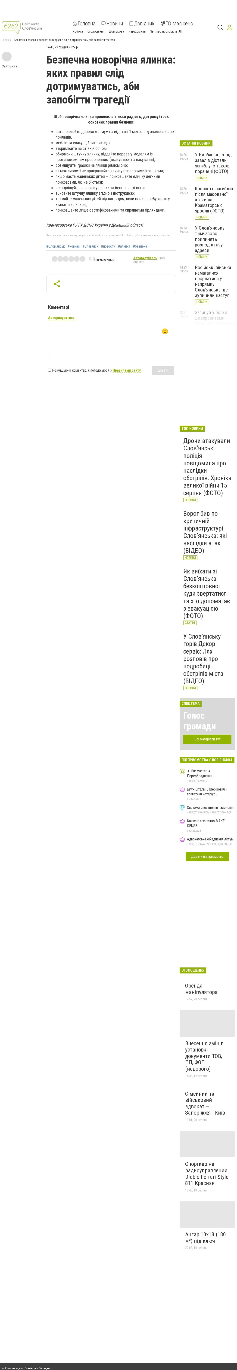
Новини (114, 23)
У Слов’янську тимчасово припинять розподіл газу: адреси (210, 239)
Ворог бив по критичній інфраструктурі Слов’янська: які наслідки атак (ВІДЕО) (205, 532)
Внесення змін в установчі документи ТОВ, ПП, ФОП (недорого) (204, 1056)
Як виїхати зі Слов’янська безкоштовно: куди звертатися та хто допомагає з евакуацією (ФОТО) (206, 593)
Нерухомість (137, 31)
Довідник (144, 23)
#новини (74, 246)
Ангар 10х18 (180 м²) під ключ (205, 1237)
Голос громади (199, 721)
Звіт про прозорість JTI (166, 31)
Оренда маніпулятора (201, 988)
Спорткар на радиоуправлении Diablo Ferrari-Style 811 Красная (206, 1173)
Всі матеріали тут (207, 739)
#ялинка (124, 246)
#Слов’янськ (55, 246)
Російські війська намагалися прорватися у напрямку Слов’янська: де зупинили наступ (213, 281)
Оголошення (95, 31)
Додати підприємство (207, 856)
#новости (108, 246)
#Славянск (90, 246)
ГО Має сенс (179, 23)
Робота (78, 31)
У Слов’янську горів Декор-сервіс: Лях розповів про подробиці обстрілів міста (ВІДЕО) (203, 659)
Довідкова (116, 31)
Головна (87, 23)
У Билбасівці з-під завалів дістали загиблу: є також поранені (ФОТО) (213, 163)
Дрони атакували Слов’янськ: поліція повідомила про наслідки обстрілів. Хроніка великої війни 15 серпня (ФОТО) (207, 467)
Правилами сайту (127, 370)
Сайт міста (9, 66)
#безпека (140, 246)
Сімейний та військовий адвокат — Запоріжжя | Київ (205, 1103)
